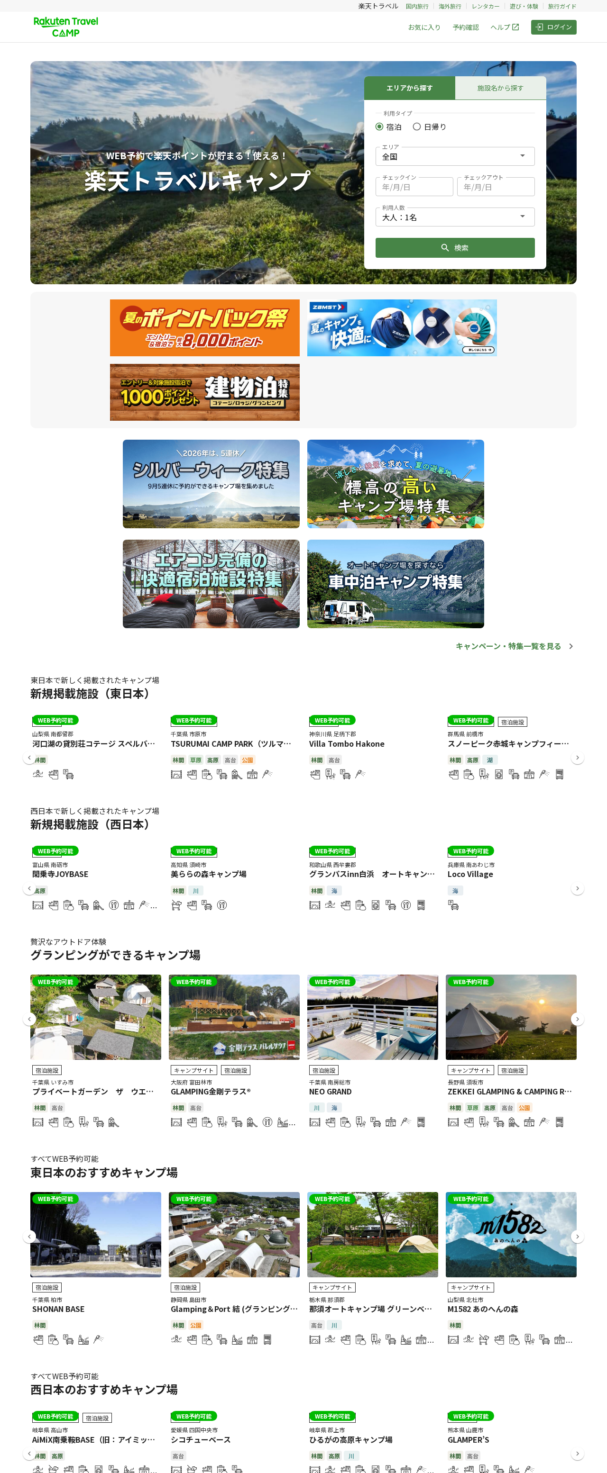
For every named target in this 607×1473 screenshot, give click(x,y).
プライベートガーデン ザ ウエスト (96, 1091)
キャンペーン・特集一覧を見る (508, 645)
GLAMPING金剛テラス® (211, 1091)
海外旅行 (450, 6)
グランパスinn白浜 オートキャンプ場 (375, 873)
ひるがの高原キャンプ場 (351, 1439)
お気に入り (424, 27)
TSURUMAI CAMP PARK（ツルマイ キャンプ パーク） (263, 743)
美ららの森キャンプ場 (209, 873)
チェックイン (399, 177)
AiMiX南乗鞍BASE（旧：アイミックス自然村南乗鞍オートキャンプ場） (154, 1439)
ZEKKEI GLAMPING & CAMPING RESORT (518, 1091)
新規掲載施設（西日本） (93, 823)
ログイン (559, 26)
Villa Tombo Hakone (347, 743)
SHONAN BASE (58, 1308)
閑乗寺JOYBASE (60, 873)
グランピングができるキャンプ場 (115, 954)
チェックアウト (484, 177)
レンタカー (485, 6)
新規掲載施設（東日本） (93, 693)
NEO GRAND (330, 1091)
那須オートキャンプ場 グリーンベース (374, 1308)
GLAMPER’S (468, 1439)
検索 (461, 248)
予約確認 (465, 27)
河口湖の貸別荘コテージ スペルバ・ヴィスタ (108, 743)
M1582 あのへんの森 (483, 1308)
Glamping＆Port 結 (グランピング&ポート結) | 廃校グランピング (283, 1308)
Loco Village (470, 873)
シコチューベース (201, 1439)
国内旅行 (417, 6)
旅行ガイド (562, 6)
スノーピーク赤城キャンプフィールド (512, 743)
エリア (390, 147)
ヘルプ (500, 27)
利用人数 (393, 207)
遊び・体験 (524, 6)
